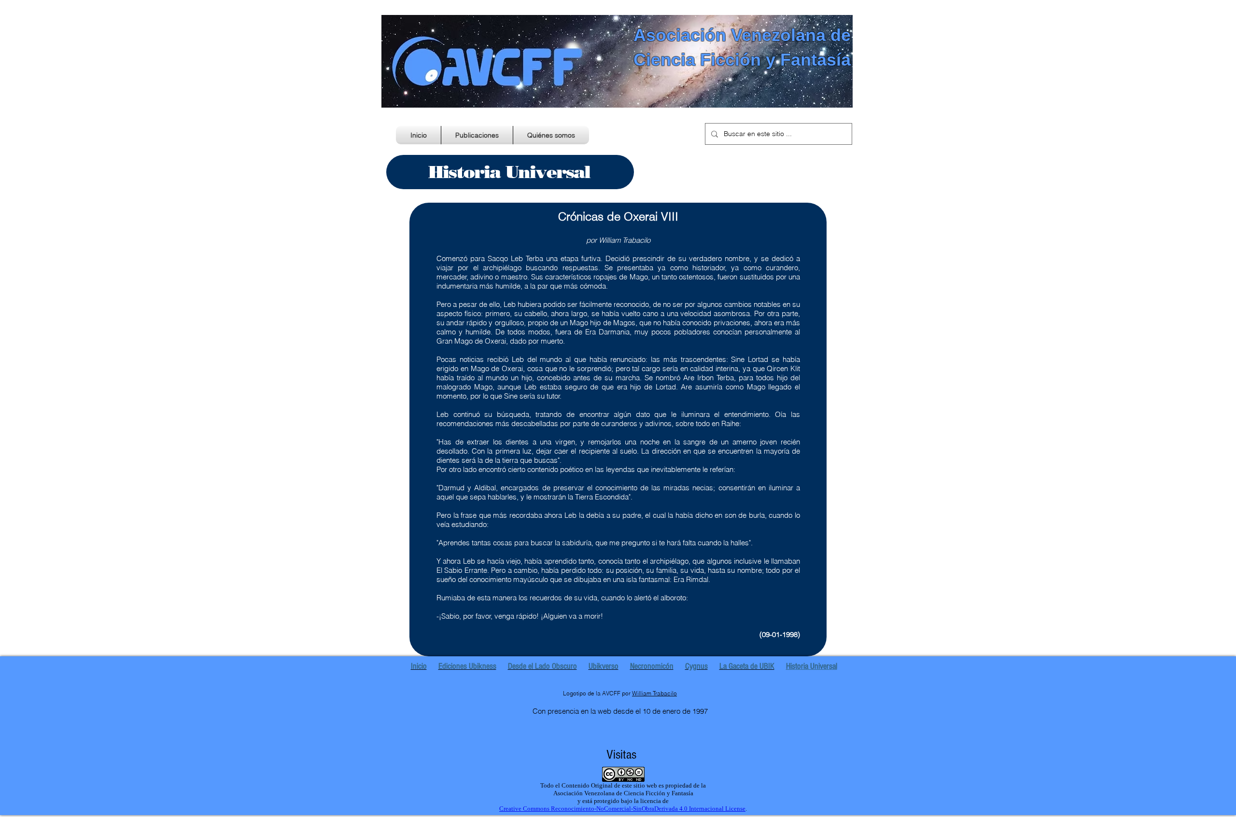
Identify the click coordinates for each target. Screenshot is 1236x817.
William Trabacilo (654, 693)
